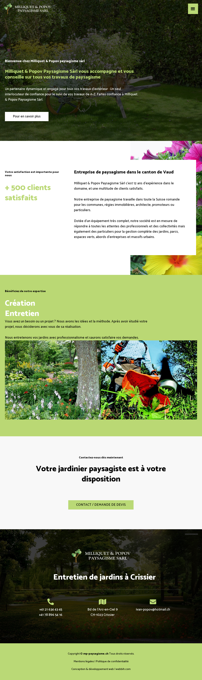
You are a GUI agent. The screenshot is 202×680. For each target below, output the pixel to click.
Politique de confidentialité (112, 661)
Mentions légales (84, 661)
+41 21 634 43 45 (50, 609)
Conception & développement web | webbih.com (101, 669)
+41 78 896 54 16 (50, 615)
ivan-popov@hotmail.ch (153, 609)
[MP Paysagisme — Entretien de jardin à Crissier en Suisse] (27, 8)
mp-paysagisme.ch (95, 654)
